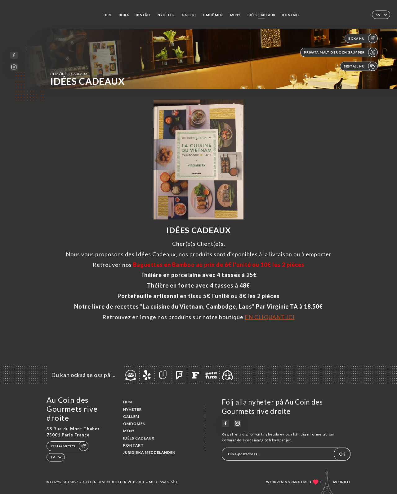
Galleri (189, 15)
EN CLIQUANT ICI (270, 317)
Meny (235, 15)
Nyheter (166, 15)
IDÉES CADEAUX (261, 15)
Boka (124, 15)
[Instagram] (13, 67)
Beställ (143, 15)
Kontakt (291, 15)
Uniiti (344, 482)
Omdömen (213, 15)
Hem (108, 15)
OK (342, 454)
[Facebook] (13, 55)
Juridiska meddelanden (149, 452)
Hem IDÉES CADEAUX (68, 74)
